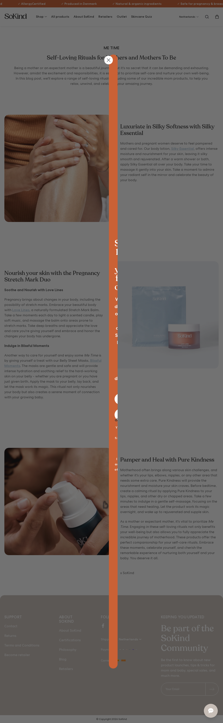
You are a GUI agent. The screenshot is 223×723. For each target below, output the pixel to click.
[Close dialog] (108, 60)
